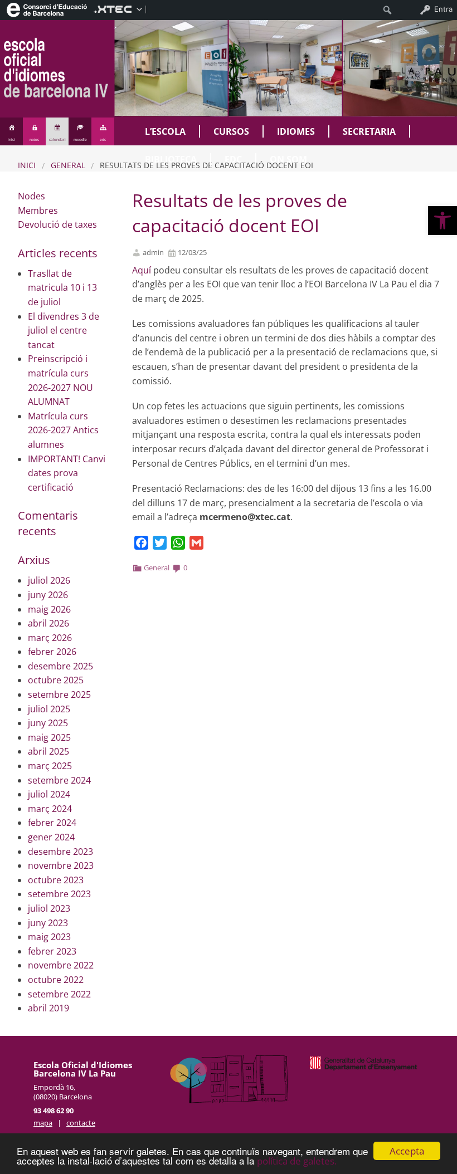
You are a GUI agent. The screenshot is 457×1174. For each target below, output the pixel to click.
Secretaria (369, 131)
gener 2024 (51, 837)
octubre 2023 (56, 880)
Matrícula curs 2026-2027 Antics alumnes (63, 430)
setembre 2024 (59, 780)
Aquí (141, 270)
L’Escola (165, 131)
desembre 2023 (60, 851)
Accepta (407, 1150)
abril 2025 (48, 751)
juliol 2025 (49, 709)
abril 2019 (48, 1008)
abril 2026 (48, 623)
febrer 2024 (52, 822)
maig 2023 (49, 937)
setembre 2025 (59, 694)
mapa (42, 1123)
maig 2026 (49, 609)
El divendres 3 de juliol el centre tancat (63, 330)
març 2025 (50, 766)
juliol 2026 (49, 580)
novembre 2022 (61, 965)
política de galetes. (297, 1161)
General (68, 165)
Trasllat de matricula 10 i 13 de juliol (62, 287)
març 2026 (50, 638)
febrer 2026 (52, 651)
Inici (27, 165)
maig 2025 (49, 737)
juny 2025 (48, 723)
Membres (38, 210)
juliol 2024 (49, 794)
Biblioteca (171, 159)
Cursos (231, 131)
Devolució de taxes (57, 224)
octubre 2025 (56, 680)
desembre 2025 (60, 666)
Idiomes (296, 131)
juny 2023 (48, 923)
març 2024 (50, 809)
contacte (80, 1123)
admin (153, 252)
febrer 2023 (52, 951)
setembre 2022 (59, 994)
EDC (233, 159)
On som (288, 159)
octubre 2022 (56, 980)
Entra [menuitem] (443, 8)
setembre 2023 (59, 894)
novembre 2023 (61, 865)
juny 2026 (48, 595)
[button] (442, 220)
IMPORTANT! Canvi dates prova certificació (66, 473)
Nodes (31, 196)
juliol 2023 (49, 908)
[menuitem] (47, 9)
